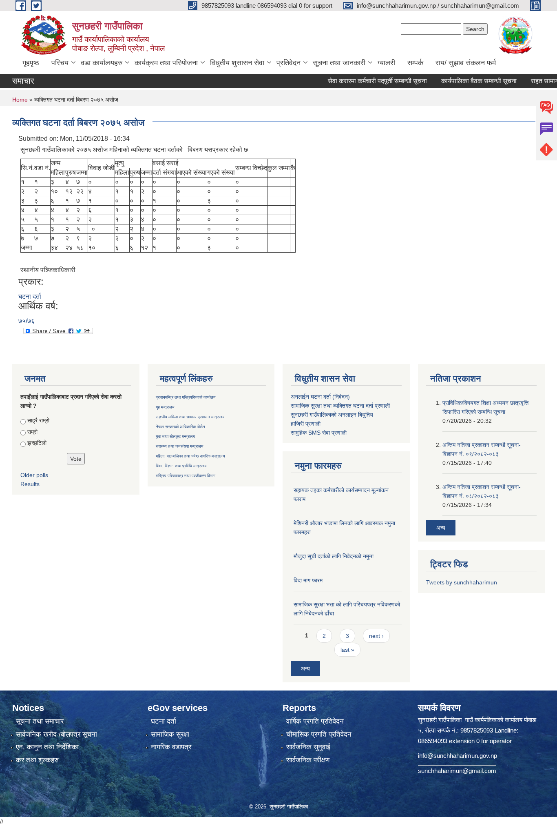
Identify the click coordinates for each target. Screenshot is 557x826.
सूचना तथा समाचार (40, 721)
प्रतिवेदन (288, 63)
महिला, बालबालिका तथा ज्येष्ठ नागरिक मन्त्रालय (190, 456)
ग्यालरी (386, 63)
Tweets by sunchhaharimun (461, 582)
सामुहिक (299, 432)
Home (20, 99)
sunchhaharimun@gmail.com (457, 770)
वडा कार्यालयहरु (101, 63)
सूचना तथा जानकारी (339, 63)
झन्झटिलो (36, 443)
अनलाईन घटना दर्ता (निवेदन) (320, 396)
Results (30, 484)
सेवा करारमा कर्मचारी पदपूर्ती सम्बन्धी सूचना (364, 81)
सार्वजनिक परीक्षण (307, 760)
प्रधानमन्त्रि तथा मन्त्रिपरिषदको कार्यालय (186, 397)
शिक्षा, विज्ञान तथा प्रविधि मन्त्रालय (181, 466)
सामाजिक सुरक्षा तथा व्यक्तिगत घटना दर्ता (332, 405)
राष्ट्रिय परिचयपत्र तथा (173, 475)
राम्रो (32, 432)
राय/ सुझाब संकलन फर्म (465, 63)
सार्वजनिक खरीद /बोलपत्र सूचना (56, 734)
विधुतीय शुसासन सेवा (237, 63)
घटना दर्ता (29, 296)
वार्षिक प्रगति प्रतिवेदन (315, 721)
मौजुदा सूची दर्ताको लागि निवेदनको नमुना (334, 556)
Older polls (34, 475)
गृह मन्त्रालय (165, 407)
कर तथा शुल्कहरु (37, 760)
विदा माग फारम (308, 580)
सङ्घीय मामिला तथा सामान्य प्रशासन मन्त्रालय (190, 417)
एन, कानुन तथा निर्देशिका (47, 747)
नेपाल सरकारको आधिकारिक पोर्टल (180, 426)
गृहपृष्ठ (30, 63)
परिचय (60, 63)
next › (376, 636)
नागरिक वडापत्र (171, 747)
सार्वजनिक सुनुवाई (308, 747)
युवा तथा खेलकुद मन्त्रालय (175, 436)
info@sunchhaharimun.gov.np (457, 755)
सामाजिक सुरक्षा (170, 734)
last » (347, 649)
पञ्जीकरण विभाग (202, 475)
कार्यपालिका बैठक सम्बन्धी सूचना (466, 81)
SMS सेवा (319, 432)
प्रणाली (382, 405)
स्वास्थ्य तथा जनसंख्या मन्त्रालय (179, 446)
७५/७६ (26, 321)
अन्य (305, 668)
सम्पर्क (415, 63)
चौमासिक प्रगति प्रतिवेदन (318, 734)
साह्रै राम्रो (38, 420)
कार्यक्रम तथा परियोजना (166, 63)
